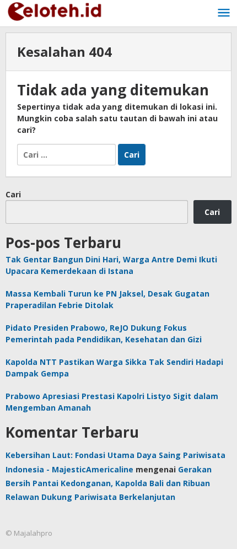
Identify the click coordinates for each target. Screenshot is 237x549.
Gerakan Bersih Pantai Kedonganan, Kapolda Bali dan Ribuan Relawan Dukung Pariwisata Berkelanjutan (109, 483)
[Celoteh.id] (55, 10)
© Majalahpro (29, 533)
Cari (13, 194)
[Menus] (223, 13)
